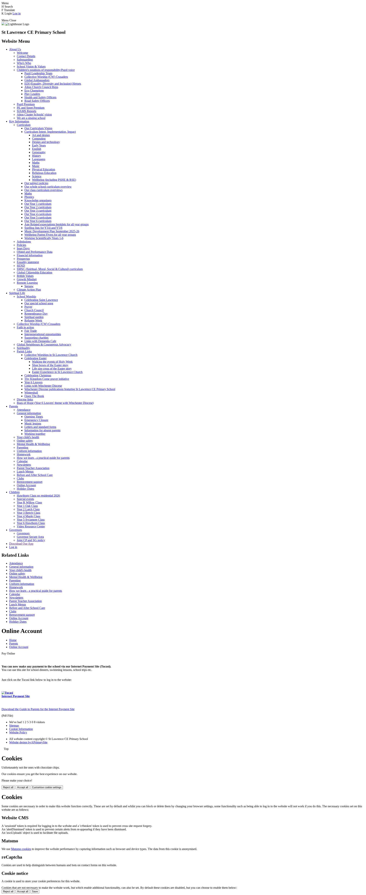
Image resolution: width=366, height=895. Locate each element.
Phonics (29, 197)
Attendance (23, 409)
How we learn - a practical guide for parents (43, 457)
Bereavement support (29, 481)
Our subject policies (36, 183)
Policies (21, 245)
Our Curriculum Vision (38, 128)
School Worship (26, 296)
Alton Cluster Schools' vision (34, 114)
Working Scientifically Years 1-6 (43, 238)
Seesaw (29, 286)
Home (13, 640)
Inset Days (23, 248)
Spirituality (23, 348)
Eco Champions (34, 90)
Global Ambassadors (36, 80)
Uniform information (29, 451)
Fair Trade (30, 330)
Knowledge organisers (37, 200)
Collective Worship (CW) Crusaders (46, 76)
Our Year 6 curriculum (37, 221)
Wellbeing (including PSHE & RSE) (54, 179)
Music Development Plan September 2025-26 (51, 231)
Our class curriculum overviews (43, 190)
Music (35, 166)
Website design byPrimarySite (28, 742)
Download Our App (21, 543)
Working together (34, 433)
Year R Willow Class (29, 502)
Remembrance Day (36, 313)
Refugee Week (33, 320)
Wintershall (31, 392)
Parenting (22, 447)
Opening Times (33, 416)
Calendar (22, 461)
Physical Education (43, 169)
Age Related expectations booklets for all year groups (56, 224)
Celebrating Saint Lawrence (41, 300)
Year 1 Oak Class (27, 505)
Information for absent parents (42, 430)
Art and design (41, 135)
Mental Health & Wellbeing (33, 444)
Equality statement (28, 262)
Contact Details (26, 56)
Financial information (30, 255)
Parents (13, 406)
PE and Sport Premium (30, 107)
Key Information (19, 121)
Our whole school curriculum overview (48, 186)
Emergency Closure (36, 420)
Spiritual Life (17, 293)
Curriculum (23, 124)
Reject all (8, 787)
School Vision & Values (31, 66)
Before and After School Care (35, 475)
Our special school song (38, 303)
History (36, 155)
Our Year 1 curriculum (37, 203)
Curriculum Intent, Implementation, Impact (50, 131)
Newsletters (24, 464)
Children (14, 492)
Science (36, 176)
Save (35, 891)
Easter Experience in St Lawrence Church (57, 372)
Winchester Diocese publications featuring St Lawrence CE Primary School (69, 389)
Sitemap (14, 725)
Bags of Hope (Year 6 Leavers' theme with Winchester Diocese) (55, 402)
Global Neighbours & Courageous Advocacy (44, 344)
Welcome (22, 52)
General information (29, 413)
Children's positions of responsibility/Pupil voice (46, 70)
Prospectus (23, 258)
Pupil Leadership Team (38, 73)
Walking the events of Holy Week (52, 361)
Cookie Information (21, 729)
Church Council (34, 310)
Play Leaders (32, 94)
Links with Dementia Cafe (40, 341)
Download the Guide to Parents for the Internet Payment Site (38, 709)
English (36, 148)
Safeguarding (25, 59)
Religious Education (44, 172)
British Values (25, 275)
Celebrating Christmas (37, 375)
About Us (15, 49)
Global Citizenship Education (34, 272)
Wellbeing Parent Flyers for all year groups (50, 234)
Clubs (20, 478)
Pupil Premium (26, 104)
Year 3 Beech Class (28, 512)
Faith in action (25, 327)
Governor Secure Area (30, 536)
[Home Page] (3, 24)
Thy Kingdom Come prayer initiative (46, 378)
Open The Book (34, 396)
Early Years (39, 145)
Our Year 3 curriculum (37, 210)
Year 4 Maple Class (28, 516)
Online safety (25, 440)
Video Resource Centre (31, 526)
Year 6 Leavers (33, 382)
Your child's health (28, 437)
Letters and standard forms (40, 427)
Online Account (26, 485)
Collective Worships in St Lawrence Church (50, 354)
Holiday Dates (25, 488)
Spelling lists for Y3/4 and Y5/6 (43, 227)
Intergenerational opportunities (42, 334)
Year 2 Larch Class (28, 509)
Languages (38, 159)
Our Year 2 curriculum (37, 207)
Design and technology (46, 142)
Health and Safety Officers (40, 97)
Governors (15, 530)
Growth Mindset (27, 279)
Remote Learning (27, 282)
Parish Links (24, 351)
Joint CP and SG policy (31, 540)
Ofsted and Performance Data (34, 251)
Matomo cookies (21, 849)
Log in (17, 13)
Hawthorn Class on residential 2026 (38, 495)
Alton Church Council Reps (41, 87)
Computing (39, 138)
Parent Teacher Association (33, 468)
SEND (21, 265)
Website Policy (18, 732)
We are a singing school (31, 118)
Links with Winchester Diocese (43, 385)
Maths (35, 162)
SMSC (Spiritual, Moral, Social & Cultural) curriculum (50, 269)
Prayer (28, 306)
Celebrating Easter (35, 358)
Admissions (24, 241)
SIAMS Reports (26, 111)
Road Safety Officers (37, 100)
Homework (23, 454)
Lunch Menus (25, 471)
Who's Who (24, 63)
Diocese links (25, 399)
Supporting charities (36, 337)
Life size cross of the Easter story (52, 368)
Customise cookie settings (46, 787)
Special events (25, 499)
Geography (39, 152)
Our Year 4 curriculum (37, 214)
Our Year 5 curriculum (37, 217)
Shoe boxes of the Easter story (50, 365)
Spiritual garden (33, 317)
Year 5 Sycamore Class (31, 519)
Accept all (22, 787)
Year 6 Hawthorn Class (31, 523)
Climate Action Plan (29, 289)
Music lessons (32, 423)
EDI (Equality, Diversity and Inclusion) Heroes (52, 83)
